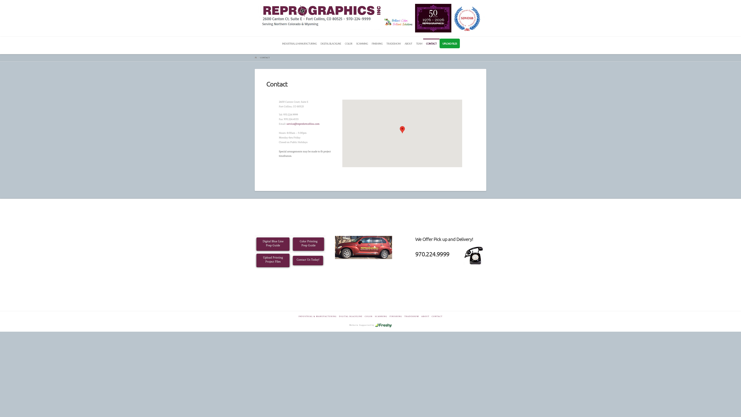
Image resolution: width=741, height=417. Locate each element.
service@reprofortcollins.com (303, 123)
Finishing (396, 316)
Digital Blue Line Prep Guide (273, 243)
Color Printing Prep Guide (308, 243)
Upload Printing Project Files (273, 259)
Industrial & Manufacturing (318, 316)
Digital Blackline (350, 316)
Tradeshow (411, 316)
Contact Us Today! (308, 259)
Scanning (381, 316)
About (425, 316)
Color (369, 316)
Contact (437, 316)
